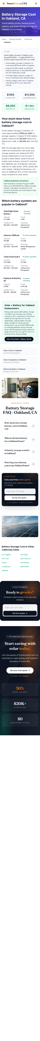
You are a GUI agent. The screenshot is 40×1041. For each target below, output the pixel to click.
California (28, 39)
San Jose (5, 558)
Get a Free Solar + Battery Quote (19, 339)
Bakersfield (24, 566)
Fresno (4, 562)
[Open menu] (36, 3)
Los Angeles (6, 554)
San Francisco (25, 558)
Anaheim (5, 570)
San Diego (24, 554)
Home (4, 39)
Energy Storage (15, 39)
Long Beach (6, 566)
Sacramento (24, 562)
